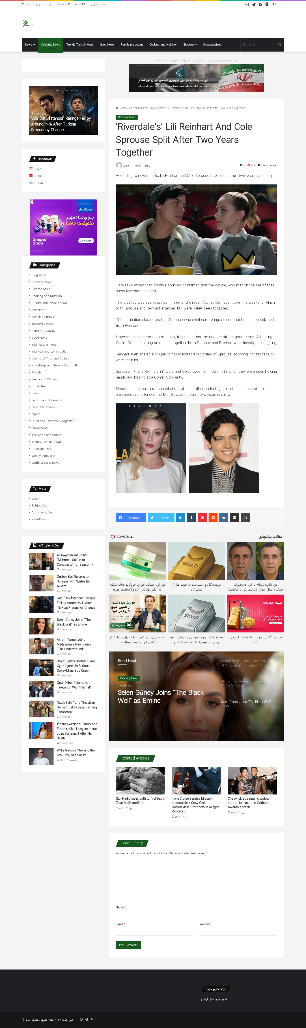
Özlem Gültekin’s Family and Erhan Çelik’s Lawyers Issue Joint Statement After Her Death (77, 731)
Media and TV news (45, 379)
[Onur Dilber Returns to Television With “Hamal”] (41, 689)
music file (38, 386)
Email (120, 924)
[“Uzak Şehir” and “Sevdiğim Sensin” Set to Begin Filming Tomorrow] (41, 709)
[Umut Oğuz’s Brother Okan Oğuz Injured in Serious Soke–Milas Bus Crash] (41, 667)
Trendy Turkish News (80, 44)
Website (205, 924)
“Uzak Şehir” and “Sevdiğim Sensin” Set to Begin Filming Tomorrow (77, 707)
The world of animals (46, 435)
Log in (36, 498)
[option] (196, 696)
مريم (126, 166)
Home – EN (64, 4)
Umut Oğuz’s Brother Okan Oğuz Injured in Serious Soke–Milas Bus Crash (76, 666)
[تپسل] (32, 201)
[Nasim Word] (27, 23)
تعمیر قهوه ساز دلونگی (214, 999)
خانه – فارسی (97, 4)
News (28, 44)
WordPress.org (42, 519)
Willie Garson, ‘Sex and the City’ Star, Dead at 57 (76, 753)
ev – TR (80, 4)
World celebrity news (45, 463)
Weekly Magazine (43, 456)
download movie (43, 317)
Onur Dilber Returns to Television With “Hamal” (74, 685)
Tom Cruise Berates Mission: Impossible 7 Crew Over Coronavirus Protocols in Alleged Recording (195, 805)
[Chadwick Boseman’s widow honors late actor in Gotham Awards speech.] (252, 780)
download (38, 310)
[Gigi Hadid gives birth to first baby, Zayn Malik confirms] (140, 780)
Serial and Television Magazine (53, 421)
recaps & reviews (43, 407)
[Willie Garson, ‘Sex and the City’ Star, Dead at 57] (41, 756)
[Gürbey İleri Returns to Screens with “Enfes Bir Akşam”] (41, 583)
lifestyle (36, 372)
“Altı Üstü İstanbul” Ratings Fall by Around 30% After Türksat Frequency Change (61, 124)
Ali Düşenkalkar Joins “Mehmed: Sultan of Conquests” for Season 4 (75, 560)
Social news (40, 428)
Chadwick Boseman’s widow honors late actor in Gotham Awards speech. (248, 803)
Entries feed (39, 505)
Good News (107, 44)
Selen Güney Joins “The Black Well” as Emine (161, 697)
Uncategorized (212, 44)
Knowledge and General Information (56, 365)
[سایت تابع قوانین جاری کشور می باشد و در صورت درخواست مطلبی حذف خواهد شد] (196, 77)
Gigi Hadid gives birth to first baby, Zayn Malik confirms (140, 800)
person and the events (47, 400)
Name (120, 907)
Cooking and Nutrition (163, 44)
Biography (190, 44)
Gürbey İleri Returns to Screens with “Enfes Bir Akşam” (73, 581)
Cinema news (41, 289)
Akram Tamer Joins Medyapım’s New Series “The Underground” (74, 644)
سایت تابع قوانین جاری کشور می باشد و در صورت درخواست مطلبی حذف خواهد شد (196, 61)
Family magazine (132, 44)
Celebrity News (50, 44)
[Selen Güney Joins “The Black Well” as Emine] (41, 626)
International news (44, 344)
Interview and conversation (50, 351)
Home (123, 108)
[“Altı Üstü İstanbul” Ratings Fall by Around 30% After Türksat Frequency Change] (41, 604)
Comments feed (42, 512)
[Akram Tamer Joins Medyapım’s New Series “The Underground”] (41, 646)
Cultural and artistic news (49, 303)
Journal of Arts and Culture (50, 358)
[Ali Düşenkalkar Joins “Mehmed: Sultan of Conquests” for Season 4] (41, 561)
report (36, 414)
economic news (42, 324)
